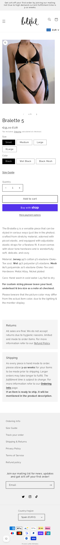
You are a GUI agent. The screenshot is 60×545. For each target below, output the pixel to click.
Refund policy (13, 462)
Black (9, 161)
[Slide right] (36, 114)
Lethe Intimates (33, 544)
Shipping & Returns (16, 441)
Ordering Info (13, 421)
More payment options (30, 215)
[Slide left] (23, 114)
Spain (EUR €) (28, 517)
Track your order (15, 435)
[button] (3, 21)
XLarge (10, 149)
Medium (24, 142)
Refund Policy (42, 343)
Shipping (17, 131)
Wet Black (25, 161)
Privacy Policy (13, 448)
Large (40, 142)
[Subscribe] (50, 485)
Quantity (6, 182)
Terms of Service (15, 455)
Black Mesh (45, 161)
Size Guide (8, 172)
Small (9, 142)
